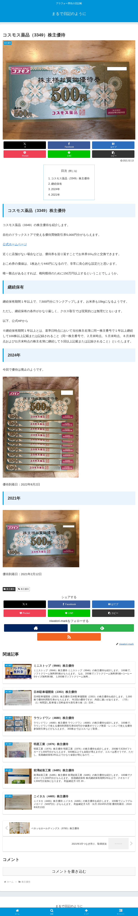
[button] (113, 154)
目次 (64, 170)
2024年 (55, 189)
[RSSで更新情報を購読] (69, 637)
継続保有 (56, 183)
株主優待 (10, 589)
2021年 (55, 194)
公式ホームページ (15, 244)
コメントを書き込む (69, 871)
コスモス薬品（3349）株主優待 (70, 178)
